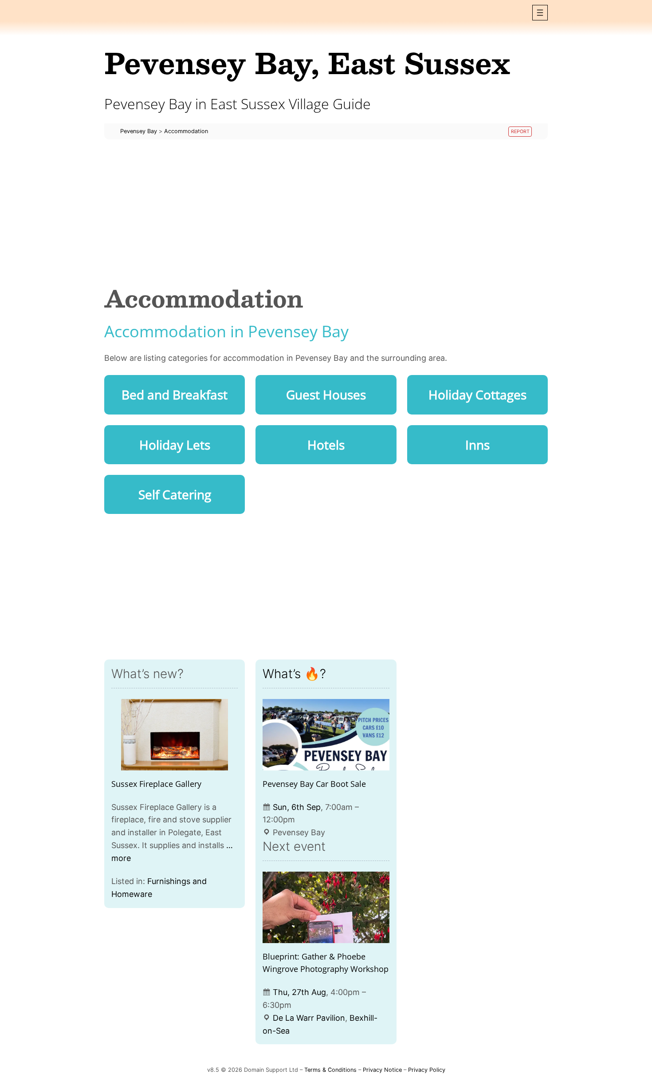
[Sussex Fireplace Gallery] (174, 734)
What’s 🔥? (294, 673)
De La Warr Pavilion (309, 1018)
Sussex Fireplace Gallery (156, 783)
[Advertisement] (326, 212)
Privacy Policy (426, 1069)
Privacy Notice (382, 1069)
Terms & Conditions (330, 1069)
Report (520, 131)
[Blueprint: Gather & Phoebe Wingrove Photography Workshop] (326, 907)
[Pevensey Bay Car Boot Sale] (326, 734)
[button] (540, 12)
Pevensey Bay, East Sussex (307, 62)
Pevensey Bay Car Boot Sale (314, 783)
